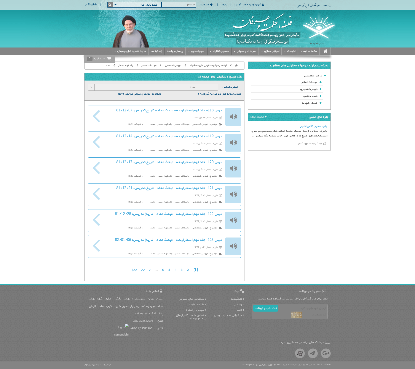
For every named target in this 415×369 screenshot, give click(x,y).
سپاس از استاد (195, 310)
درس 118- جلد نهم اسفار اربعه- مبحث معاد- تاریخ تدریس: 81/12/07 (169, 110)
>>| (134, 270)
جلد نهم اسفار (125, 65)
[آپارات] (300, 353)
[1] (195, 269)
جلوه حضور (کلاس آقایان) (312, 126)
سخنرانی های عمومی (191, 299)
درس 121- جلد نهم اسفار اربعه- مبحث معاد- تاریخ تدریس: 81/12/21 (169, 188)
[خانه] (238, 65)
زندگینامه (156, 51)
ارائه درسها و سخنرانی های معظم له (208, 65)
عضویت (204, 5)
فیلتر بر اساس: (230, 87)
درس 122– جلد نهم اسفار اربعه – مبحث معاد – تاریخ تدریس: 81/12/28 (168, 214)
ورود (223, 5)
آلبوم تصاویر (198, 51)
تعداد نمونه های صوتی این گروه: (222, 94)
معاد (107, 65)
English (92, 5)
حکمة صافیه (310, 51)
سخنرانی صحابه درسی (228, 315)
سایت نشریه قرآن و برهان (131, 51)
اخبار (239, 310)
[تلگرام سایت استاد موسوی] (313, 353)
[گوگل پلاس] (326, 353)
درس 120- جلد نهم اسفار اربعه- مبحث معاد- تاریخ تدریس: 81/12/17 (169, 162)
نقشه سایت (196, 304)
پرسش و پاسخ (175, 51)
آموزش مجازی (271, 51)
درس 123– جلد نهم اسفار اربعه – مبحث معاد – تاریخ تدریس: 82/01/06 (168, 240)
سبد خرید (97, 59)
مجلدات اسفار (149, 65)
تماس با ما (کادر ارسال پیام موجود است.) (191, 317)
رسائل (238, 304)
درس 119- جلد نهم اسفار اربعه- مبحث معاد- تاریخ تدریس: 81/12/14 (169, 136)
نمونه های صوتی (246, 51)
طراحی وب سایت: (103, 364)
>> (142, 270)
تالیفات (291, 51)
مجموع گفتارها (220, 51)
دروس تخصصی (173, 65)
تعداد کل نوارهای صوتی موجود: (142, 94)
